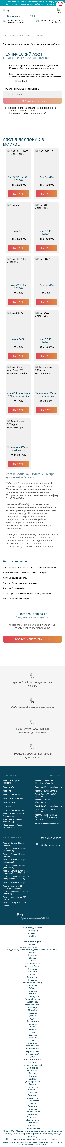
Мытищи (32, 1007)
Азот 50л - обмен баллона (46, 791)
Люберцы (32, 1013)
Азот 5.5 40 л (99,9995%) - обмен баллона (46, 810)
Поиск (12, 35)
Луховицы (32, 1015)
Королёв (32, 1092)
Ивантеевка (32, 1070)
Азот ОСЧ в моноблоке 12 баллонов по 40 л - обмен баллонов (46, 817)
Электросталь (32, 1100)
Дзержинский (32, 1054)
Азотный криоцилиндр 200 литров (14, 898)
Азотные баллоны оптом (15, 578)
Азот (5, 35)
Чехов (33, 961)
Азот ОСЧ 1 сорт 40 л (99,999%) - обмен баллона (46, 782)
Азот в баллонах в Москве (30, 35)
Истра (33, 1032)
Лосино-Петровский (32, 1065)
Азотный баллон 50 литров (14, 883)
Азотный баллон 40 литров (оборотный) (14, 850)
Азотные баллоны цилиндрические (20, 583)
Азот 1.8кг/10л (47, 285)
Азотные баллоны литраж (34, 572)
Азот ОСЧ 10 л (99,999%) (18, 286)
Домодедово (32, 1120)
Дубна (32, 1079)
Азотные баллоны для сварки (41, 567)
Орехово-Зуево (32, 1111)
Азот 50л (18, 231)
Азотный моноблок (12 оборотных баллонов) (12, 887)
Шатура (32, 958)
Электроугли (32, 996)
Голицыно (32, 991)
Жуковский (32, 1098)
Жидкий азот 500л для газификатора (18, 448)
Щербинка (33, 1089)
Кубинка (33, 988)
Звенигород (32, 1117)
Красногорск (32, 1021)
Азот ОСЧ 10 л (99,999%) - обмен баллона (46, 801)
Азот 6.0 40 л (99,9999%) (46, 232)
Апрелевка (32, 1002)
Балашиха (33, 1125)
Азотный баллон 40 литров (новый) (14, 844)
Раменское (32, 977)
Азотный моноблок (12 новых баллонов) (15, 893)
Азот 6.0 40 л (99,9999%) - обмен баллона (46, 795)
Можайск (32, 1010)
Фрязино (32, 1076)
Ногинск (32, 993)
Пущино (33, 1057)
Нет (34, 936)
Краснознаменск (32, 1059)
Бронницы (33, 1122)
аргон (55, 1139)
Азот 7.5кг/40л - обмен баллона (48, 787)
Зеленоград (32, 1087)
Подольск (32, 1109)
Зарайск (33, 1037)
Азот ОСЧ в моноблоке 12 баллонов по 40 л (18, 394)
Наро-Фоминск (32, 1004)
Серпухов (32, 1106)
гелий (58, 1142)
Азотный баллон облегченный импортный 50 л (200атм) (16, 877)
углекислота (20, 1142)
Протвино (32, 1095)
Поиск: (32, 944)
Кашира (32, 1029)
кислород (31, 1142)
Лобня (32, 1062)
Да (30, 936)
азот (49, 1139)
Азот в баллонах (11, 572)
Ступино (32, 971)
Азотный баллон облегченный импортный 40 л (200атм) (16, 872)
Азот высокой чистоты (14, 567)
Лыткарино (32, 1068)
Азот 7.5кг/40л (47, 177)
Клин (32, 1026)
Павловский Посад (32, 982)
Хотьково (32, 969)
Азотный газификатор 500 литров (14, 904)
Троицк (32, 1084)
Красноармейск (32, 1128)
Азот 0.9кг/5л (18, 339)
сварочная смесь (45, 1142)
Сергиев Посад (32, 966)
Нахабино (32, 1024)
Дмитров (32, 1043)
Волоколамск (32, 1048)
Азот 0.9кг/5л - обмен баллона (48, 823)
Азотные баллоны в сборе (16, 598)
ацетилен (8, 1142)
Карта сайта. (41, 1144)
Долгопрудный (32, 1081)
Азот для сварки (43, 593)
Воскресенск (32, 1046)
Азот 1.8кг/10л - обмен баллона (48, 806)
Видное (32, 1018)
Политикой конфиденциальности (26, 113)
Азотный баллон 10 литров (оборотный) (14, 861)
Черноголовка (32, 1051)
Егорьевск (32, 1040)
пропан (42, 1139)
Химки (32, 1103)
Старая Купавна (32, 999)
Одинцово (32, 985)
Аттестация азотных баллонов (18, 593)
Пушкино (32, 980)
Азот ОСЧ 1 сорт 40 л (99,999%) (18, 178)
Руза (32, 974)
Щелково (32, 955)
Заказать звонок (16, 23)
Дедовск (33, 1035)
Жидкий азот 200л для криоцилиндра (46, 394)
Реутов (32, 1073)
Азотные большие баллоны (16, 588)
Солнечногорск (32, 963)
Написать (56, 23)
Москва (38, 927)
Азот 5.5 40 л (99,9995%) (46, 340)
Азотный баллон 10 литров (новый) (14, 855)
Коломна (32, 1114)
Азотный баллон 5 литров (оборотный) (14, 866)
